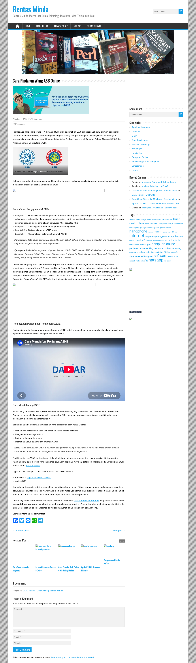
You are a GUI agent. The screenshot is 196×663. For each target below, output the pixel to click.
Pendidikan (137, 153)
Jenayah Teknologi (141, 144)
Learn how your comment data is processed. (72, 657)
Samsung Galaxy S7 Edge (160, 252)
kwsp (147, 236)
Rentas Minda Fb (94, 26)
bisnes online (156, 220)
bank (138, 219)
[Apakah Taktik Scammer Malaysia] (92, 555)
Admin (18, 119)
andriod (132, 220)
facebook (177, 224)
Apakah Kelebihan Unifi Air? (154, 186)
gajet (140, 228)
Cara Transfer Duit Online (144, 195)
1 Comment (37, 119)
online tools (174, 240)
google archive (165, 228)
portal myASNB (33, 465)
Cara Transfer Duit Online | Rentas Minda (43, 590)
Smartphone (138, 166)
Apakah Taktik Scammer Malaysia (90, 569)
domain (167, 224)
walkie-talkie (140, 261)
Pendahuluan (42, 26)
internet (136, 235)
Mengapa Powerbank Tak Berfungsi (159, 182)
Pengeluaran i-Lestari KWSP (112, 561)
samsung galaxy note (139, 252)
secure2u (174, 252)
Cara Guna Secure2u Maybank (21, 569)
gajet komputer (148, 228)
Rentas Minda (31, 9)
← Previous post (21, 530)
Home (27, 26)
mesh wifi (140, 240)
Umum (135, 170)
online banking (162, 240)
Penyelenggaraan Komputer (145, 161)
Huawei (157, 232)
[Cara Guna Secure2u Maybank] (24, 555)
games (156, 228)
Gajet (134, 136)
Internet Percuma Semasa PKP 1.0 (46, 569)
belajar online (146, 220)
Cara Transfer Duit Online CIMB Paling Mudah (68, 569)
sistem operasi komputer (141, 256)
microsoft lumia (151, 240)
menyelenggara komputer (164, 236)
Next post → (119, 530)
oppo (148, 244)
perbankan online (162, 248)
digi (162, 224)
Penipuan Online (140, 157)
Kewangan (19, 124)
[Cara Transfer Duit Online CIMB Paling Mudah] (69, 555)
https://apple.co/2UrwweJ (39, 477)
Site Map (77, 26)
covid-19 (156, 223)
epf (171, 223)
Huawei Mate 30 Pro (169, 232)
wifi (165, 261)
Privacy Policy (61, 26)
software (160, 256)
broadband (167, 219)
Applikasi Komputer (141, 127)
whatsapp (154, 260)
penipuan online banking (141, 248)
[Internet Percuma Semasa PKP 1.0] (47, 555)
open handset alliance (137, 244)
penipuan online (163, 244)
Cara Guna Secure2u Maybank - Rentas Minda (154, 190)
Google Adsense (140, 140)
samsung (176, 248)
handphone (138, 231)
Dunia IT (136, 131)
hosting (150, 232)
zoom (169, 261)
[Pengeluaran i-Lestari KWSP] (115, 551)
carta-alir (148, 224)
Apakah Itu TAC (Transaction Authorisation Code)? (156, 203)
